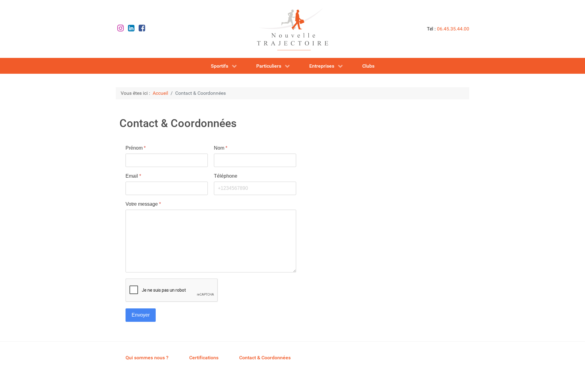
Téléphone (225, 176)
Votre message (143, 204)
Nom (220, 148)
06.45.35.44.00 (453, 29)
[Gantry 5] (292, 29)
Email (133, 176)
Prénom (136, 148)
